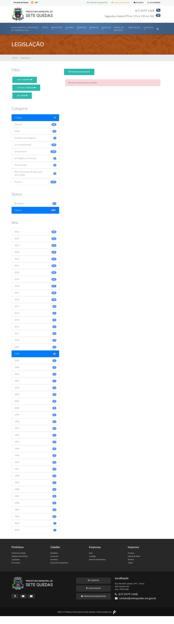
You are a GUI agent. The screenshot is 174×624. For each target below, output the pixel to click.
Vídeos (130, 563)
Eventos (131, 553)
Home (14, 58)
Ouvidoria (139, 2)
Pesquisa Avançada (80, 72)
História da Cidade (19, 553)
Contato (94, 580)
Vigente (24, 80)
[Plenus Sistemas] (115, 612)
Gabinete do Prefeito (20, 556)
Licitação (92, 556)
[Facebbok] (15, 596)
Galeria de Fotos (134, 556)
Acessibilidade (154, 2)
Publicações (134, 28)
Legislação (15, 560)
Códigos (25, 88)
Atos (91, 553)
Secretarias (16, 563)
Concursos (54, 556)
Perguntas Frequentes (94, 596)
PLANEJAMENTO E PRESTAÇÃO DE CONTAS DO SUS (24, 29)
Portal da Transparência (98, 2)
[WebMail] (31, 596)
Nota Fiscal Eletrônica (97, 560)
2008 (21, 96)
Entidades (54, 553)
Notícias (131, 560)
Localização (94, 588)
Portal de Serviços (119, 29)
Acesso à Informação (121, 2)
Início (45, 28)
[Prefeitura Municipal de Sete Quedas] (32, 14)
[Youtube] (23, 596)
